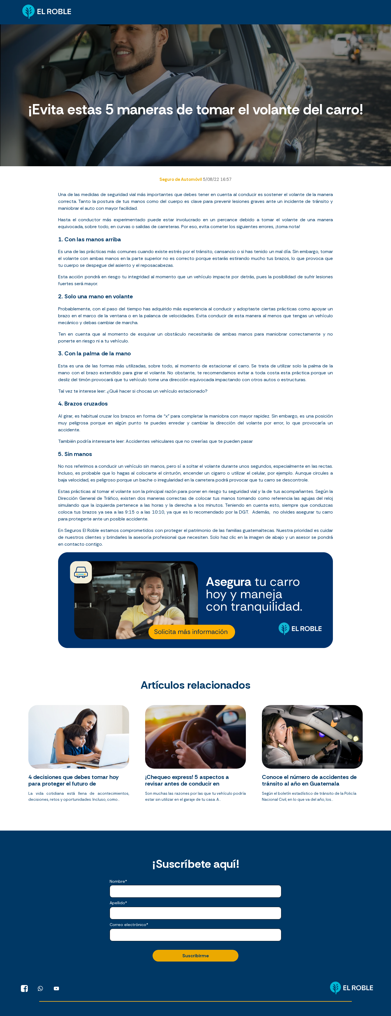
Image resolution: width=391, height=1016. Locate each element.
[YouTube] (56, 988)
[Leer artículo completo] (79, 755)
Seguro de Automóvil (181, 179)
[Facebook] (24, 988)
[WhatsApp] (40, 988)
